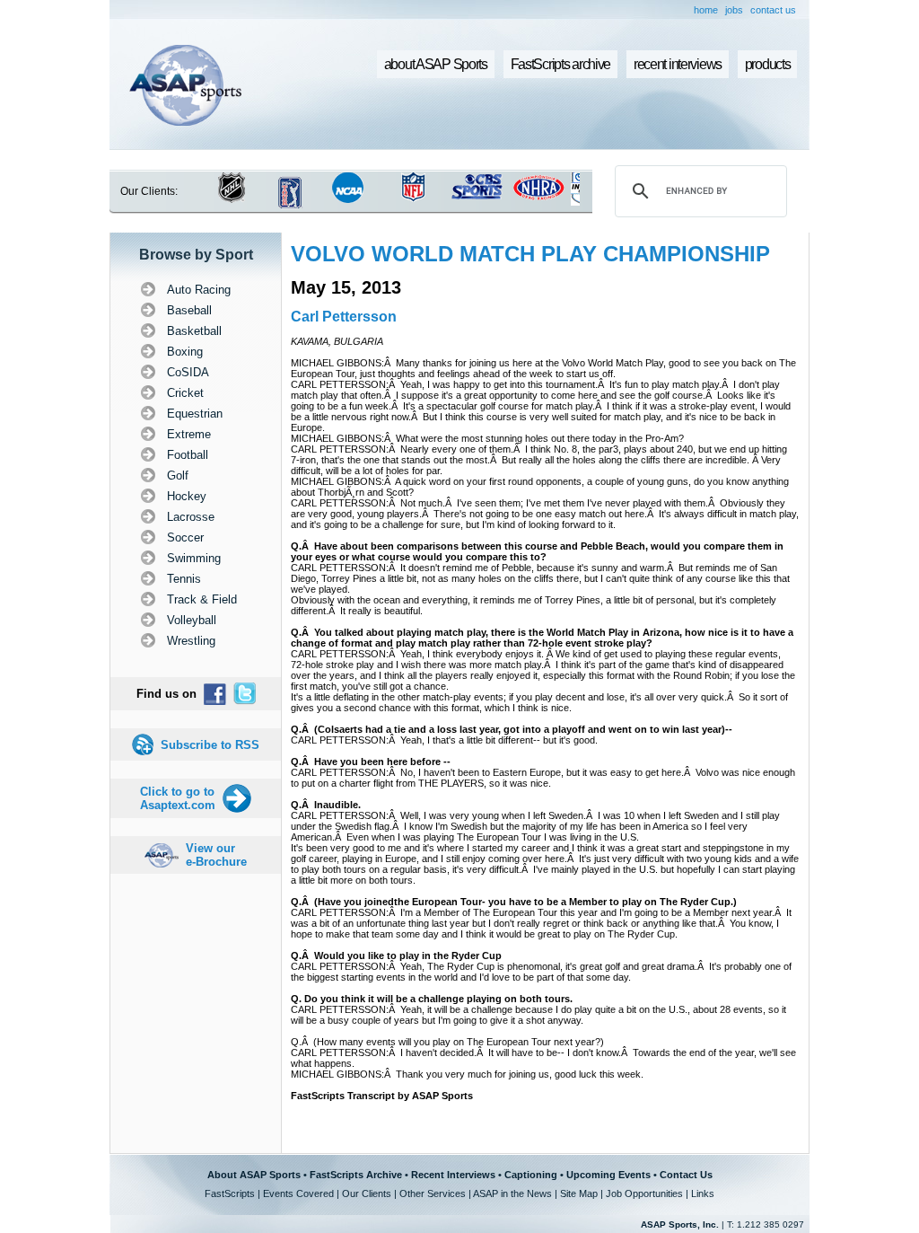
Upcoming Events (608, 1174)
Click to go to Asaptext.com (177, 798)
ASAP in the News (512, 1193)
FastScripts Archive (356, 1174)
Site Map (579, 1193)
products (768, 64)
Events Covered (298, 1193)
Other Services (432, 1193)
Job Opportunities (644, 1193)
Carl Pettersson (344, 316)
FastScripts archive (561, 64)
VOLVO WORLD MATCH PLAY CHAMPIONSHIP (530, 254)
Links (702, 1193)
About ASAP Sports (254, 1174)
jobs (734, 9)
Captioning (530, 1174)
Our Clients (366, 1193)
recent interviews (678, 64)
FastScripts (230, 1193)
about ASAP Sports (435, 64)
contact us (773, 9)
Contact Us (686, 1174)
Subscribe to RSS (210, 745)
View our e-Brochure (216, 854)
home (706, 9)
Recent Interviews (453, 1174)
